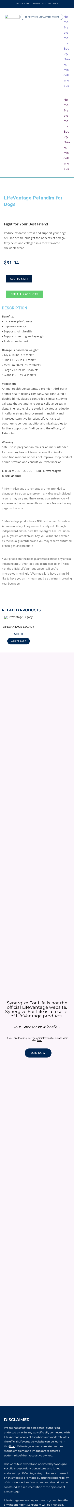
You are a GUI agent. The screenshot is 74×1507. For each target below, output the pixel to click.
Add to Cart (19, 279)
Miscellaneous (66, 78)
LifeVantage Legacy (18, 626)
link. (12, 1446)
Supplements (66, 35)
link (39, 1040)
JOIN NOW (38, 1052)
